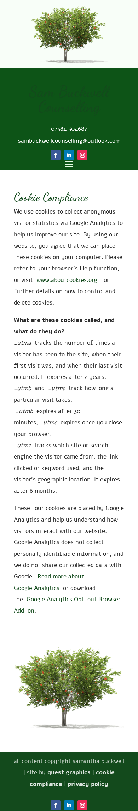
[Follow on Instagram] (82, 805)
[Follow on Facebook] (56, 805)
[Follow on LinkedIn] (69, 805)
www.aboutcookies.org (67, 280)
